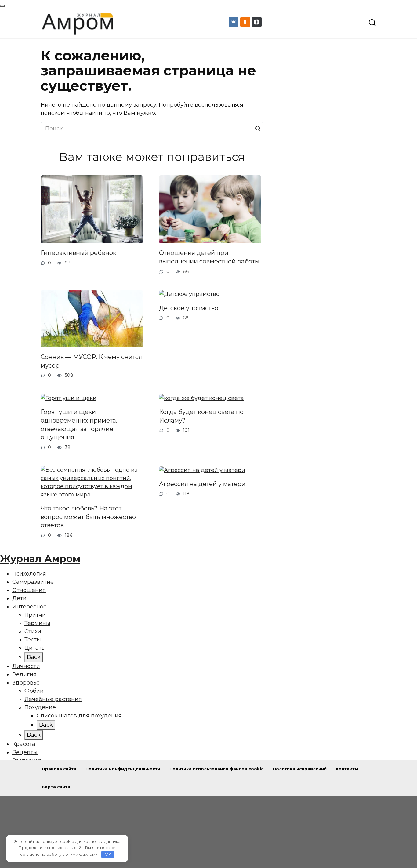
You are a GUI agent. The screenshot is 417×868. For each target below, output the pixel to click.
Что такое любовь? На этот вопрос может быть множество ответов (88, 517)
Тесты (32, 639)
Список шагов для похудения (79, 715)
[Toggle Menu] (2, 6)
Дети (19, 598)
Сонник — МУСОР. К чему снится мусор (91, 361)
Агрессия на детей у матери (202, 484)
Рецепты (25, 752)
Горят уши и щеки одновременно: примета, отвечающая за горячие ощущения (79, 424)
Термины (37, 623)
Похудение (40, 707)
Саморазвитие (33, 582)
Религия (24, 674)
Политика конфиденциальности (122, 768)
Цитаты (35, 648)
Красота (23, 744)
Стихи (32, 631)
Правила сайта (59, 768)
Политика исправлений (300, 768)
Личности (26, 666)
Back (34, 657)
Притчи (35, 615)
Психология (29, 573)
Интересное (29, 606)
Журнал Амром (40, 559)
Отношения (29, 590)
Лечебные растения (53, 699)
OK (108, 854)
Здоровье (26, 682)
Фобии (34, 691)
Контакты (347, 768)
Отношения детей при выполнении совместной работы (209, 257)
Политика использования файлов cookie (216, 768)
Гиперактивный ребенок (78, 252)
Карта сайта (56, 786)
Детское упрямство (188, 307)
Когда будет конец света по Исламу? (201, 416)
